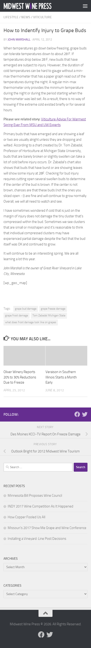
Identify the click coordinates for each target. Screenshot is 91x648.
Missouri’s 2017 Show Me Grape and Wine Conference (47, 528)
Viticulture (42, 17)
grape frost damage (16, 315)
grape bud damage (25, 308)
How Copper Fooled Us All (26, 517)
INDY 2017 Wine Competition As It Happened (40, 506)
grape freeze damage (53, 308)
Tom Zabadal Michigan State (48, 315)
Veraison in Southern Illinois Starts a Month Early (61, 377)
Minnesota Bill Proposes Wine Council (35, 495)
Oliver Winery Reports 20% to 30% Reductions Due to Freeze (20, 377)
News (25, 17)
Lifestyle (11, 17)
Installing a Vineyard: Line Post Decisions (37, 539)
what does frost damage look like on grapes (30, 322)
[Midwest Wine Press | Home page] (36, 5)
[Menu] (85, 6)
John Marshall (19, 39)
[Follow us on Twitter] (85, 414)
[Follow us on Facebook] (77, 414)
